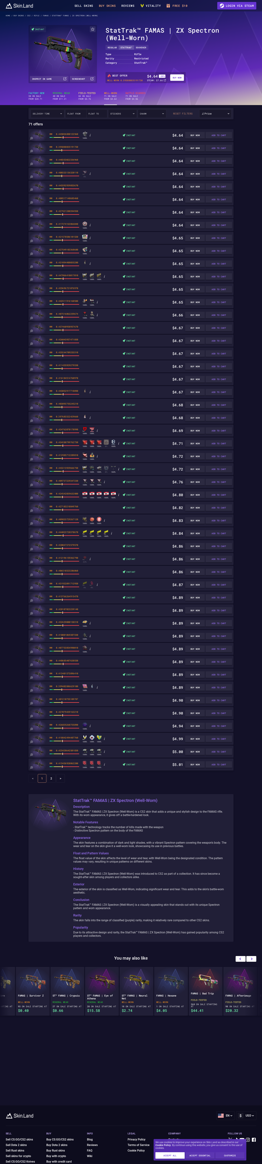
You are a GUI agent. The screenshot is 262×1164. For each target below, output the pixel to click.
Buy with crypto (56, 1156)
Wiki (89, 1156)
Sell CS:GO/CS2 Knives (20, 1161)
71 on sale (110, 96)
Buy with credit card (59, 1161)
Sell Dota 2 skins (16, 1145)
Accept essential (199, 1155)
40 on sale (61, 96)
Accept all (170, 1155)
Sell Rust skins (15, 1150)
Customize (230, 1155)
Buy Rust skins (55, 1150)
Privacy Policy (136, 1139)
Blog (90, 1139)
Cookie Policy (163, 1145)
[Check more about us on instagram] (247, 1140)
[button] (251, 959)
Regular (112, 47)
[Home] (19, 6)
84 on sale (87, 96)
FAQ (89, 1150)
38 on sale (36, 96)
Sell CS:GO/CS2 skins (19, 1139)
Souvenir (141, 47)
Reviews (127, 5)
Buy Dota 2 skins (56, 1145)
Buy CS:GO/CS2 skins (60, 1139)
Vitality (153, 5)
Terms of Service (139, 1145)
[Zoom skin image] (31, 138)
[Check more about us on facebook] (253, 1140)
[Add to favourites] (93, 29)
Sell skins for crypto (18, 1156)
